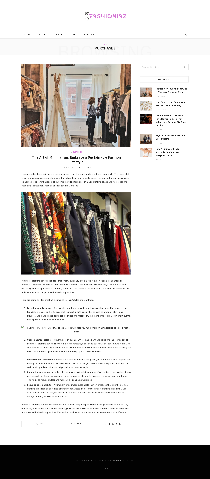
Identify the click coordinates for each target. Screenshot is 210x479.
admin (40, 424)
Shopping (58, 35)
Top (106, 469)
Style (73, 35)
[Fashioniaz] (105, 15)
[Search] (186, 34)
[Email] (120, 424)
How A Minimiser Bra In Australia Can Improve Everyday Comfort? (168, 152)
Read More (76, 424)
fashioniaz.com (124, 460)
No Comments (85, 167)
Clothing (42, 35)
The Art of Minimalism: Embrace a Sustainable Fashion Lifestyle (76, 159)
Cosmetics (89, 35)
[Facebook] (109, 424)
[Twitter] (113, 424)
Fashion (25, 35)
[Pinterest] (116, 424)
